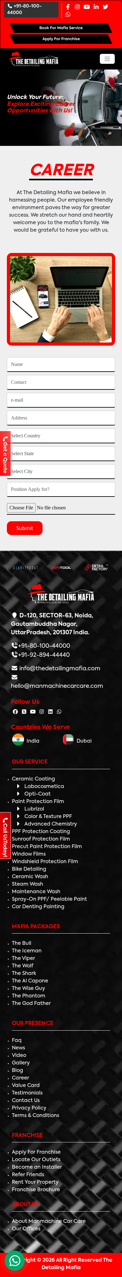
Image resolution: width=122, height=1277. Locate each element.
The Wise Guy (28, 988)
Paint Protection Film (38, 801)
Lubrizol (34, 809)
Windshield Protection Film (45, 861)
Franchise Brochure (36, 1189)
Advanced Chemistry (50, 824)
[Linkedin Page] (96, 7)
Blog (17, 1070)
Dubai (83, 741)
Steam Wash (27, 884)
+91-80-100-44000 (24, 9)
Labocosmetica (44, 786)
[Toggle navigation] (107, 59)
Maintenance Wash (36, 891)
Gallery (21, 1063)
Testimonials (27, 1093)
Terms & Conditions (35, 1115)
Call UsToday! (4, 840)
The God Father (31, 1003)
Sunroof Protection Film (41, 839)
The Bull (21, 943)
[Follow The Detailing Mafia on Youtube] (33, 712)
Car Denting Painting (38, 906)
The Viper (23, 958)
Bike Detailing (29, 869)
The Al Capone (30, 981)
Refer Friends (28, 1174)
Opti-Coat (37, 794)
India (31, 741)
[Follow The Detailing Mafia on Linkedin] (50, 712)
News (18, 1048)
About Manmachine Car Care (49, 1221)
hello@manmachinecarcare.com (57, 686)
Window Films (29, 854)
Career (20, 1078)
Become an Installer (37, 1167)
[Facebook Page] (67, 7)
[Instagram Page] (77, 7)
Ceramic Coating (33, 779)
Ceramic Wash (30, 876)
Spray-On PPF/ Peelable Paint (49, 899)
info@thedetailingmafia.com (59, 669)
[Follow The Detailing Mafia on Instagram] (41, 712)
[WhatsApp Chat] (15, 1261)
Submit (24, 528)
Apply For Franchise (36, 1152)
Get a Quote (4, 457)
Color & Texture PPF (48, 816)
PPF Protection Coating (41, 831)
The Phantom (28, 996)
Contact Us (26, 1100)
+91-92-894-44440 (44, 655)
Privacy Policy (29, 1108)
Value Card (26, 1085)
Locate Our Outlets (36, 1159)
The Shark (24, 973)
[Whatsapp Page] (67, 15)
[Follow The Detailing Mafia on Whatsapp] (59, 712)
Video (19, 1055)
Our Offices (26, 1229)
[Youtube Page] (86, 7)
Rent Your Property (35, 1182)
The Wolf (22, 966)
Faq (17, 1040)
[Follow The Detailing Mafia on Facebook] (15, 712)
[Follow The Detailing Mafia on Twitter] (24, 712)
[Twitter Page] (105, 7)
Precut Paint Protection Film (47, 846)
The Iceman (27, 951)
